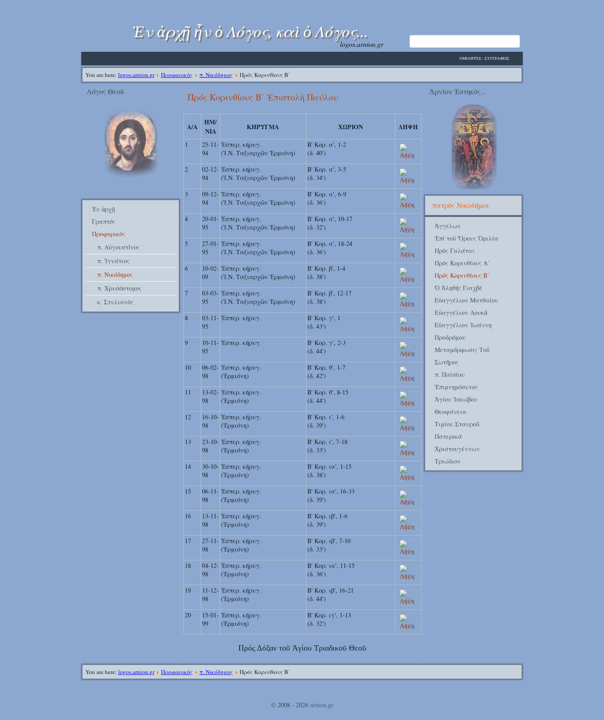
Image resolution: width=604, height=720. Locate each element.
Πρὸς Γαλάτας (455, 250)
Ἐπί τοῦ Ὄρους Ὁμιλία (466, 238)
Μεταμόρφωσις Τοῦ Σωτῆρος (462, 355)
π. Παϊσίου (450, 374)
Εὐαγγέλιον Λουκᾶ (461, 312)
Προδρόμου (450, 337)
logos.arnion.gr (136, 75)
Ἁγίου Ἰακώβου (456, 399)
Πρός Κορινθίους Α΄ (462, 263)
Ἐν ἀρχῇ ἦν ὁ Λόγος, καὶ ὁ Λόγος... (250, 31)
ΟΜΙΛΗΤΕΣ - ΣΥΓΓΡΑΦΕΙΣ (484, 58)
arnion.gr (321, 705)
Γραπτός (103, 221)
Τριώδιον (448, 461)
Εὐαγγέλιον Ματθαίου (466, 300)
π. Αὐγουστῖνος (118, 247)
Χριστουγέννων (457, 448)
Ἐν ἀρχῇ (103, 209)
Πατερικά (448, 436)
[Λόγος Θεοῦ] (130, 175)
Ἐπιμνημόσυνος (456, 387)
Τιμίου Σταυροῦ (457, 424)
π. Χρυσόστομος (119, 288)
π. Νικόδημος (216, 75)
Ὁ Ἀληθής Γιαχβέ (458, 287)
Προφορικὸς (177, 75)
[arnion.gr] (473, 146)
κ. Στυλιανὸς (115, 302)
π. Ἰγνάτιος (113, 261)
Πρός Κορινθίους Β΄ (462, 275)
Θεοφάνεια (450, 411)
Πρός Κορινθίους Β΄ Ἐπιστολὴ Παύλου (262, 97)
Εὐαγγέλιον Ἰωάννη (463, 325)
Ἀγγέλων (448, 226)
